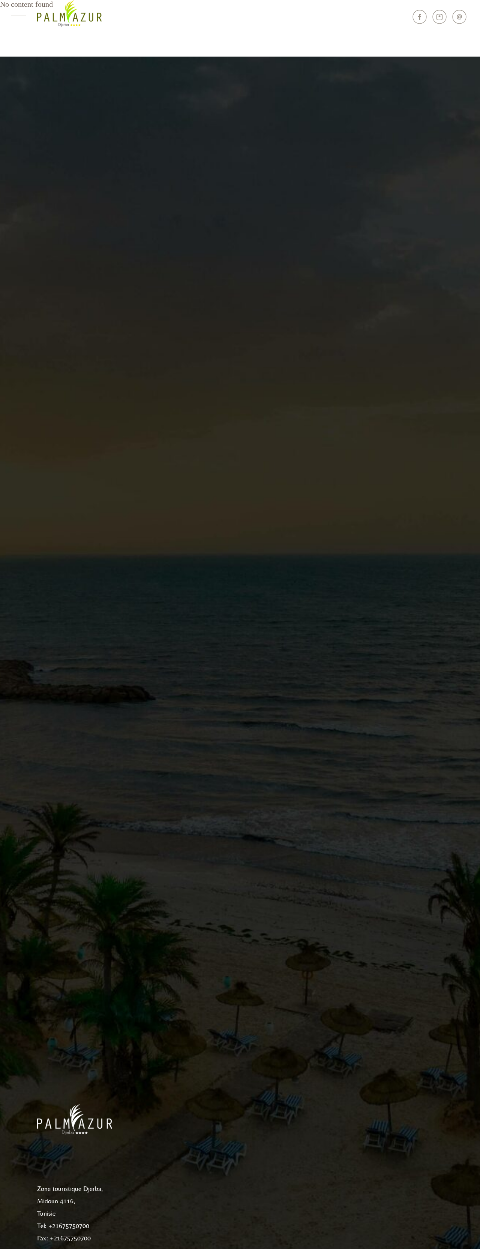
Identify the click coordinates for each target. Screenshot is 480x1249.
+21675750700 (68, 1226)
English (120, 18)
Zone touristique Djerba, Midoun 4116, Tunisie (70, 1201)
